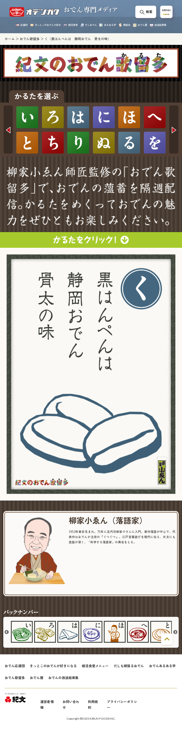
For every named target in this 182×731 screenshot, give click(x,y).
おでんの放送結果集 (63, 678)
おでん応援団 (15, 666)
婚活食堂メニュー (95, 666)
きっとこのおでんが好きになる (53, 666)
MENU (166, 10)
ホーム (10, 39)
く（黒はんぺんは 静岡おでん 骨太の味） (78, 39)
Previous (8, 129)
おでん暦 (36, 678)
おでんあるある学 (162, 666)
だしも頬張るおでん (129, 666)
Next (173, 129)
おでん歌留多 (30, 39)
